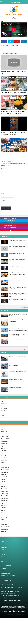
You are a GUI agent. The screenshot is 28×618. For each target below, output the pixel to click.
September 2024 (5, 446)
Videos (3, 21)
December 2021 (5, 524)
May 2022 (3, 512)
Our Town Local (15, 2)
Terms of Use (16, 611)
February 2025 (4, 434)
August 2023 (4, 476)
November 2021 (5, 526)
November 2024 (5, 441)
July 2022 (3, 507)
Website (3, 200)
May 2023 (3, 484)
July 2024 (3, 450)
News (2, 413)
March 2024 (4, 460)
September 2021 (5, 531)
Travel (2, 415)
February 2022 (4, 519)
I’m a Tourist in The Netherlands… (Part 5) (11, 600)
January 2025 (4, 436)
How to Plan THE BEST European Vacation (12, 154)
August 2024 (4, 448)
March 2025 (4, 431)
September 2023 (5, 474)
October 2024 (4, 443)
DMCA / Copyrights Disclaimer (8, 575)
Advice (2, 401)
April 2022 (3, 515)
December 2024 (5, 438)
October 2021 (4, 529)
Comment (3, 168)
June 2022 (3, 510)
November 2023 (5, 469)
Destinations (4, 403)
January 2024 (4, 465)
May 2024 (3, 455)
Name (2, 186)
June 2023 (3, 481)
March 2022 (4, 517)
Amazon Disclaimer (5, 573)
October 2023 (4, 472)
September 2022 (5, 503)
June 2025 (3, 427)
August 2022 (4, 505)
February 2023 (4, 491)
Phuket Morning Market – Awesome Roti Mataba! (13, 92)
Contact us (3, 568)
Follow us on (10, 218)
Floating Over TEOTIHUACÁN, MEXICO (10, 595)
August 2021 (4, 534)
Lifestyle (3, 410)
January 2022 (4, 522)
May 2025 (3, 429)
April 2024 (3, 457)
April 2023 (3, 486)
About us (3, 570)
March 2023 (4, 488)
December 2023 (5, 467)
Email (2, 193)
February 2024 (4, 462)
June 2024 (3, 453)
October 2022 (4, 500)
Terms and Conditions (6, 580)
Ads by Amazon (24, 47)
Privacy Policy (4, 578)
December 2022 (5, 495)
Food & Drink (4, 408)
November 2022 (5, 498)
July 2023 (3, 479)
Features (3, 406)
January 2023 (4, 493)
